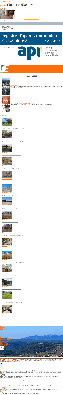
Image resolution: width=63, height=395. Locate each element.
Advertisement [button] (2, 387)
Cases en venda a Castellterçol (5, 338)
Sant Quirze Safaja (3, 329)
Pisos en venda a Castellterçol (5, 339)
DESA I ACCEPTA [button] (3, 394)
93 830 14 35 (2, 9)
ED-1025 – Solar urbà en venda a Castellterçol (10, 195)
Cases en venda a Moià (4, 335)
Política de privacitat (7, 358)
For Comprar (4, 138)
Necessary (3, 374)
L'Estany (1, 330)
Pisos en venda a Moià (4, 336)
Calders (1, 332)
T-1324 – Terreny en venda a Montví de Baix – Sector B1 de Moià (13, 141)
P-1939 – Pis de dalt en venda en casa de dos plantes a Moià (12, 315)
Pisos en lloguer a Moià (4, 343)
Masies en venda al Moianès (5, 337)
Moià (1, 326)
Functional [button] (2, 378)
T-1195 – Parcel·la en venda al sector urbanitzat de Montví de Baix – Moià (14, 235)
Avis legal (2, 358)
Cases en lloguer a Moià (4, 342)
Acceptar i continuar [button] (17, 361)
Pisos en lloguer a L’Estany (4, 345)
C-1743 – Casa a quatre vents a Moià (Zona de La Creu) (11, 155)
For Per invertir (9, 179)
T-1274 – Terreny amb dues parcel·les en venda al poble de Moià (13, 262)
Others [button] (1, 391)
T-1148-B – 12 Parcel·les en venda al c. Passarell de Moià (11, 289)
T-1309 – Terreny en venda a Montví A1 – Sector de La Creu (12, 208)
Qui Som (4, 20)
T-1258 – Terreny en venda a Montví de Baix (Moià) (10, 168)
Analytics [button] (2, 383)
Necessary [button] (2, 373)
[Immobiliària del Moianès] (20, 5)
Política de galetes (15, 358)
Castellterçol (2, 327)
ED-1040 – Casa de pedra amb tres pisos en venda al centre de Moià (13, 181)
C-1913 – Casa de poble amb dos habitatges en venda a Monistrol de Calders (15, 248)
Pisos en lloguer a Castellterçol (5, 344)
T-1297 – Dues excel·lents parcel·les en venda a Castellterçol (12, 302)
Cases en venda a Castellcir (4, 340)
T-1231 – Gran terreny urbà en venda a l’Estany (10, 222)
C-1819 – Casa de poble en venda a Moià (9, 275)
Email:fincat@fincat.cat (6, 1)
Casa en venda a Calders (4, 341)
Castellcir (2, 328)
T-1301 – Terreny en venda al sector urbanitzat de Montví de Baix (13, 128)
